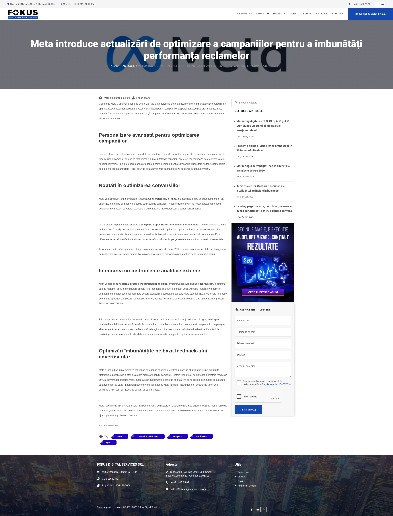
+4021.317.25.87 (180, 482)
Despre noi (244, 13)
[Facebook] (377, 4)
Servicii (261, 13)
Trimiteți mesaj (248, 409)
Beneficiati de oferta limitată (370, 13)
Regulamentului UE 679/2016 (276, 384)
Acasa (115, 66)
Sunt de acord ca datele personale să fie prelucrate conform (267, 382)
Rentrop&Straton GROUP (123, 472)
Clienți (294, 13)
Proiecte (279, 13)
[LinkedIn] (382, 4)
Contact (337, 13)
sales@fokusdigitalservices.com (188, 489)
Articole (322, 13)
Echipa (307, 13)
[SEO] (263, 262)
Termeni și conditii (246, 485)
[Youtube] (258, 509)
